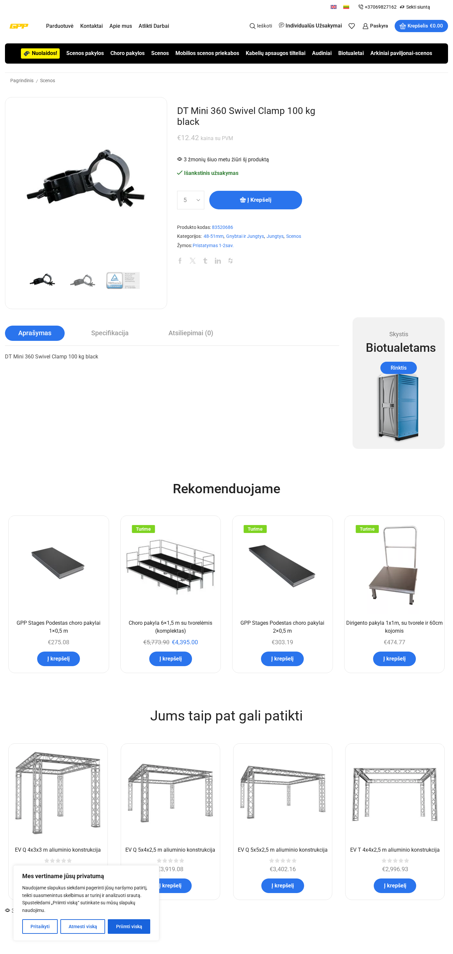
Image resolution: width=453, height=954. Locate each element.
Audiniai (322, 53)
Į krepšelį (259, 199)
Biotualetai (351, 53)
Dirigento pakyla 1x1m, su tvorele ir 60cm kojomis (394, 627)
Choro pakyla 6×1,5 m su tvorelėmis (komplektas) (170, 627)
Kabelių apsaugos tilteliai (275, 53)
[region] (86, 903)
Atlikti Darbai (154, 26)
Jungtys (275, 236)
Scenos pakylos (85, 53)
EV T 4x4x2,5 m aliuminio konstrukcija (395, 850)
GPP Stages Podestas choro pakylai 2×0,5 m (282, 627)
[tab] (35, 333)
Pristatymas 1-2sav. (213, 245)
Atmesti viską (83, 926)
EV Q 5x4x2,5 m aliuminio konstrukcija (170, 850)
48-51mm (214, 236)
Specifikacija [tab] (110, 333)
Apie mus (120, 26)
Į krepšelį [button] (58, 659)
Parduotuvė (60, 26)
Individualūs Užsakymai (314, 26)
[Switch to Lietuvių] (346, 7)
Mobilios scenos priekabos (207, 53)
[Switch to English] (333, 7)
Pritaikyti (40, 926)
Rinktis (399, 368)
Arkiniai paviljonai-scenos (401, 53)
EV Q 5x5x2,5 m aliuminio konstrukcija (283, 850)
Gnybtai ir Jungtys (245, 236)
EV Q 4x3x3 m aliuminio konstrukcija (58, 850)
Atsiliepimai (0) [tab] (190, 333)
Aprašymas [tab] (34, 333)
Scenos (160, 53)
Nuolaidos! (44, 53)
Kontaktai (91, 26)
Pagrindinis (21, 80)
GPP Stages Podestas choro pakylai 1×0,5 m (58, 627)
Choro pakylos (127, 53)
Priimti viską (129, 926)
